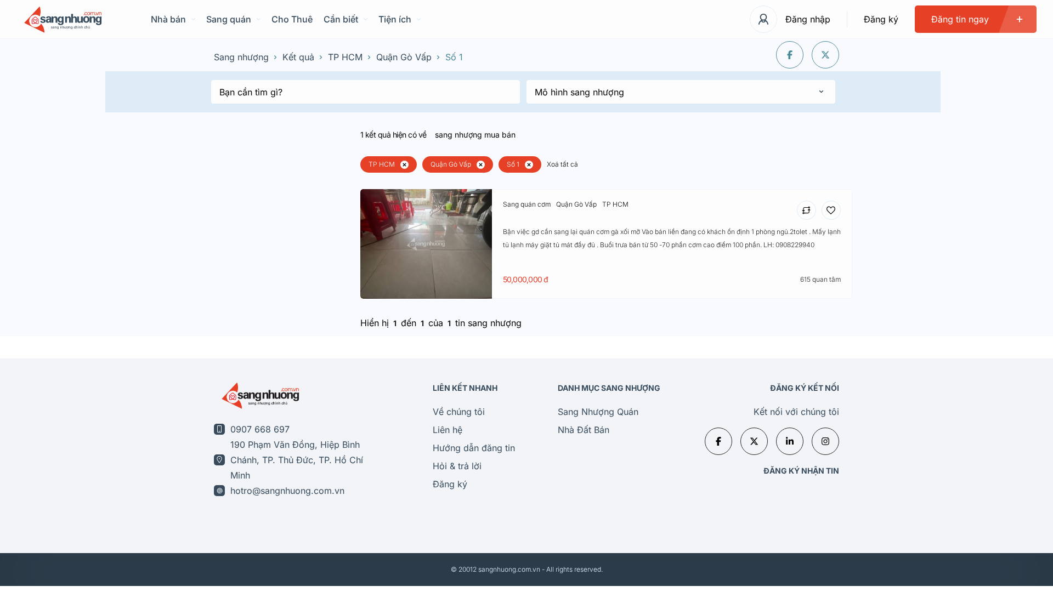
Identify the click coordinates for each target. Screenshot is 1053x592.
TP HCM (345, 57)
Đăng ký (881, 19)
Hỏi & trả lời (457, 465)
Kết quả (298, 57)
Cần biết (341, 19)
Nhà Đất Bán (583, 429)
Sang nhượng (241, 57)
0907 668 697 (260, 429)
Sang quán (228, 19)
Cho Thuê (292, 19)
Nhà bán (168, 19)
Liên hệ (447, 429)
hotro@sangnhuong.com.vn (287, 490)
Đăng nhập (807, 19)
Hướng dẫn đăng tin (474, 447)
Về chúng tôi (459, 411)
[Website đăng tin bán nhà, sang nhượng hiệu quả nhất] (61, 19)
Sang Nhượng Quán (598, 411)
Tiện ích (394, 19)
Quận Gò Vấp (404, 57)
